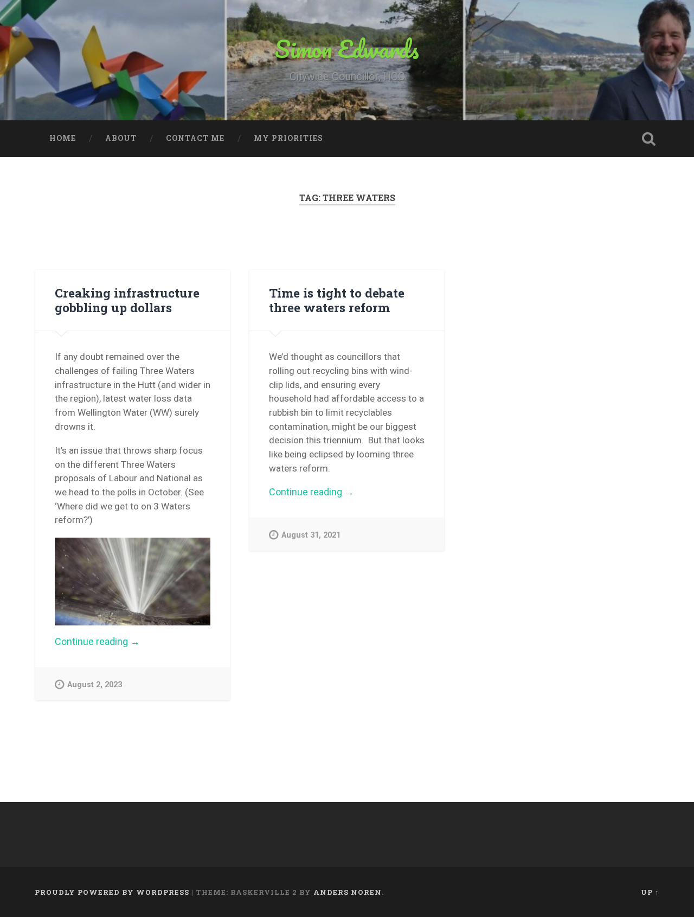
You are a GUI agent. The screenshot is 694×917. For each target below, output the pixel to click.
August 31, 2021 (310, 535)
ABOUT (121, 138)
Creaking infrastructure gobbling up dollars (127, 300)
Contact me (195, 138)
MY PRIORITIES (288, 138)
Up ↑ (650, 892)
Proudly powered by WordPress (112, 892)
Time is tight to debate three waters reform (336, 300)
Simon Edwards (347, 48)
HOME (62, 138)
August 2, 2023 (94, 684)
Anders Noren (347, 892)
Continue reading (122, 642)
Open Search (648, 138)
